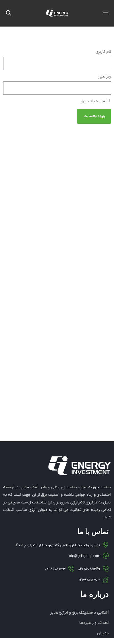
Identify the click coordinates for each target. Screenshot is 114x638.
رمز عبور (104, 76)
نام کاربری (103, 51)
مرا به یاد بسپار (93, 101)
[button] (8, 13)
